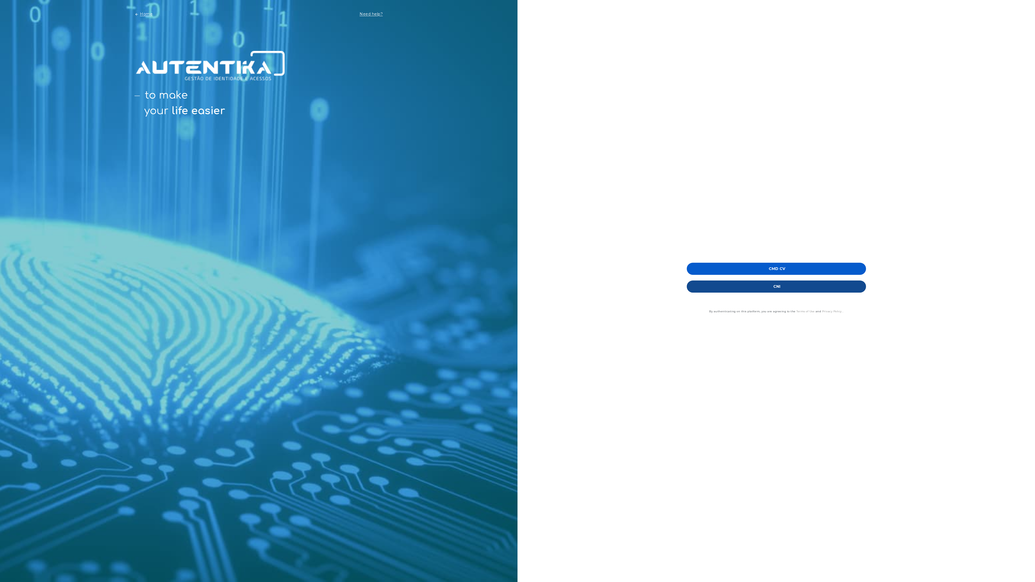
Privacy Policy (832, 311)
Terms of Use (806, 311)
